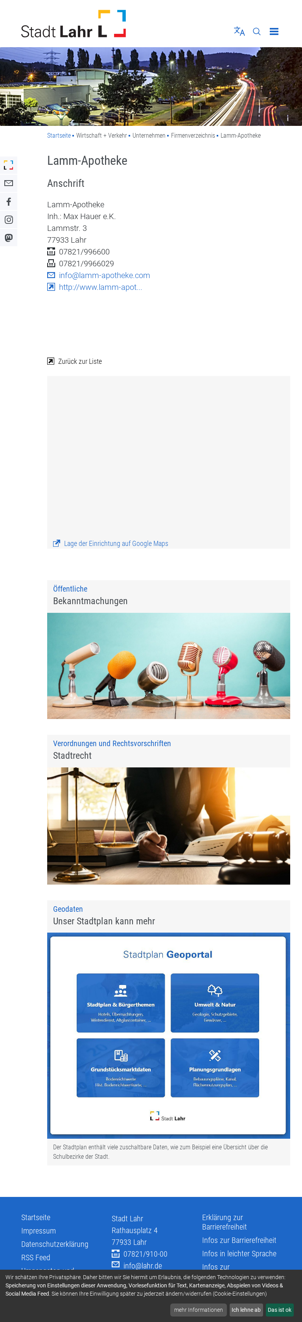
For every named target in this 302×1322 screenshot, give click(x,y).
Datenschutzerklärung (54, 1244)
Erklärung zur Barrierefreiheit (224, 1222)
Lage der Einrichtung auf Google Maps (116, 543)
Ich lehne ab (246, 1310)
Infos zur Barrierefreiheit (239, 1240)
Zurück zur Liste (80, 361)
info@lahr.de (142, 1265)
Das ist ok (279, 1310)
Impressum (38, 1230)
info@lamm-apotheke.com (104, 275)
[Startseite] (83, 23)
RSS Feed (35, 1257)
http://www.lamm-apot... (100, 287)
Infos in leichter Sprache (239, 1253)
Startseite (59, 135)
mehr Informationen (198, 1310)
